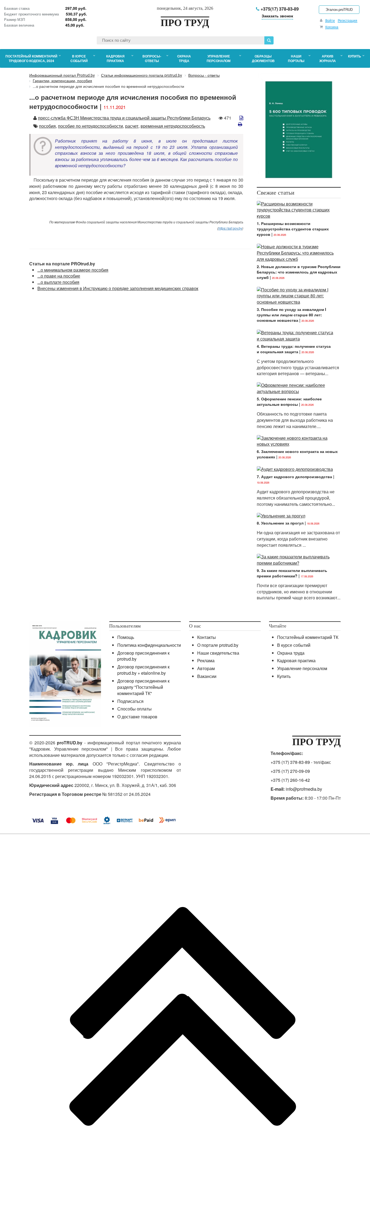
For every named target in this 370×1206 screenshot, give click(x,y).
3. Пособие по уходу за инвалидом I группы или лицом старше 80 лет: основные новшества (291, 315)
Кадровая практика (296, 660)
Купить (284, 676)
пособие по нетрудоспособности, (91, 126)
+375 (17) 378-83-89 (290, 762)
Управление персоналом (302, 668)
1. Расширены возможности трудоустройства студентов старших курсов (293, 229)
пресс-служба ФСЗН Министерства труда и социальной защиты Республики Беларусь (124, 118)
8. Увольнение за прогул (280, 523)
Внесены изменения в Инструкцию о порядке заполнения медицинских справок (117, 288)
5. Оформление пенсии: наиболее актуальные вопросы (289, 401)
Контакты (206, 637)
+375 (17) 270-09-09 (290, 771)
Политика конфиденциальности (149, 645)
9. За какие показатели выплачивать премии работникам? (292, 573)
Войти (330, 20)
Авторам (206, 668)
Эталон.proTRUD (339, 9)
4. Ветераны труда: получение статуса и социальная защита (294, 348)
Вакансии (206, 676)
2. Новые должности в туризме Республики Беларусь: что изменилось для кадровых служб (298, 272)
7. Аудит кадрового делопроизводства (294, 476)
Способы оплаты (134, 709)
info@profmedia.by (304, 789)
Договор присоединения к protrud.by (143, 656)
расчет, (132, 126)
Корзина (331, 26)
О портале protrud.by (217, 645)
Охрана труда (290, 653)
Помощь (125, 637)
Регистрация (347, 20)
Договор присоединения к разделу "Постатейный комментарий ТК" (143, 687)
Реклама (206, 660)
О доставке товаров (137, 716)
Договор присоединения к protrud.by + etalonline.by (143, 670)
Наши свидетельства (218, 653)
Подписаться (130, 701)
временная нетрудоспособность (173, 126)
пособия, (48, 126)
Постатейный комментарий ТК (307, 637)
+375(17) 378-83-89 (279, 9)
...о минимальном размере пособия (72, 270)
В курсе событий (293, 645)
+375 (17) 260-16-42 (290, 780)
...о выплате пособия (58, 282)
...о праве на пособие (58, 276)
